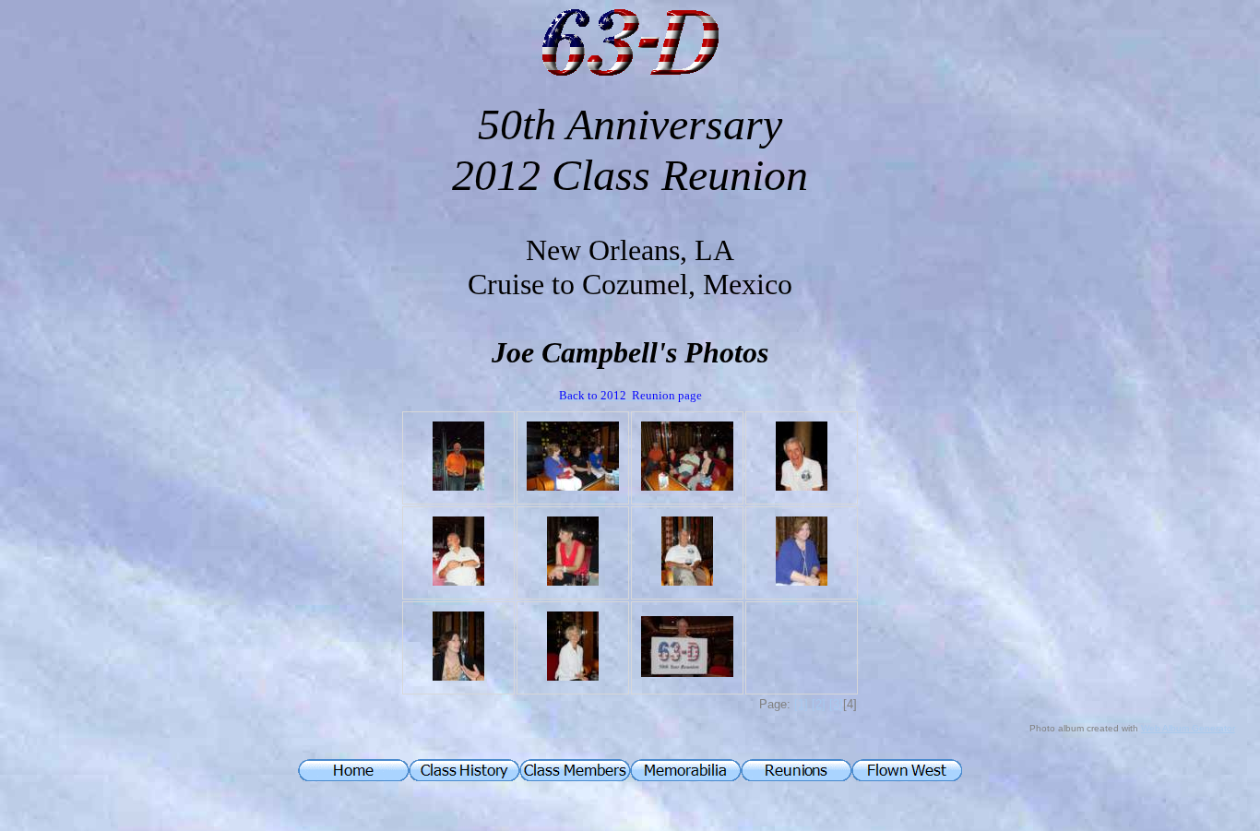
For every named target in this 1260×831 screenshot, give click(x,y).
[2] (819, 704)
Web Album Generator (1188, 728)
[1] (801, 704)
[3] (836, 704)
